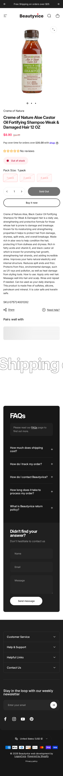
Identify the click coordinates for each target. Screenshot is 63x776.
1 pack (10, 177)
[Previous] (4, 4)
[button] (11, 151)
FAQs (34, 427)
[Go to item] (28, 103)
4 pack (44, 177)
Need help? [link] (53, 309)
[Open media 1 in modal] (53, 29)
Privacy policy (31, 761)
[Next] (58, 4)
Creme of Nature (13, 110)
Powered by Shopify (38, 756)
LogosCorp (20, 756)
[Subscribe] (53, 705)
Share (11, 309)
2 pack (27, 177)
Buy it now (32, 202)
